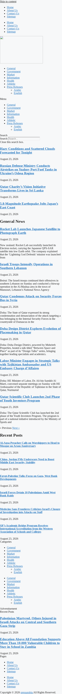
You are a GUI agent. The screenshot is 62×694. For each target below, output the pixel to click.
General (11, 68)
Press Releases (15, 86)
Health (10, 80)
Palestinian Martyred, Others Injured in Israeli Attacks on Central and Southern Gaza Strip (28, 622)
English (18, 93)
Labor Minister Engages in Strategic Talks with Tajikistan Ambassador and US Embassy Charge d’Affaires (30, 364)
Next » (16, 427)
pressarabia (27, 692)
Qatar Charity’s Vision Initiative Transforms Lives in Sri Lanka (22, 188)
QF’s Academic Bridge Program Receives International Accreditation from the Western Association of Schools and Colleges (26, 528)
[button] (31, 99)
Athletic (11, 83)
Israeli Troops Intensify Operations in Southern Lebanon (26, 266)
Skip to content (8, 1)
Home (10, 7)
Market (11, 74)
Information (13, 77)
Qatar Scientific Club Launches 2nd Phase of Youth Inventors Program (30, 398)
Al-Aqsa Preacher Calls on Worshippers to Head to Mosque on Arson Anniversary (30, 444)
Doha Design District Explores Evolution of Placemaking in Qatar (30, 330)
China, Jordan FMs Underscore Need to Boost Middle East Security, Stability (27, 461)
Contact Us (13, 13)
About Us (12, 10)
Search (3, 138)
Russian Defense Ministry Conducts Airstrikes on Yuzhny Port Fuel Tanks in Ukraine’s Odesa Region (28, 169)
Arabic (17, 90)
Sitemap (11, 16)
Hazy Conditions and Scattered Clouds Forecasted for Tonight (27, 150)
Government (13, 71)
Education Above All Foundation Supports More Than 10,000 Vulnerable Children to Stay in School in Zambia (30, 643)
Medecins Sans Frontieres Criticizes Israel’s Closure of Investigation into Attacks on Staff (30, 511)
